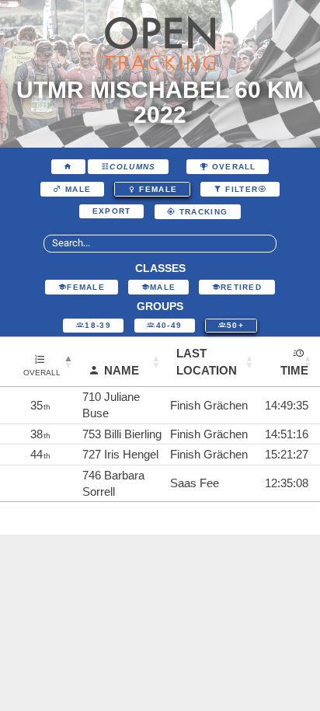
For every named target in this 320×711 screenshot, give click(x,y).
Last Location (206, 361)
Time (294, 370)
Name (121, 370)
